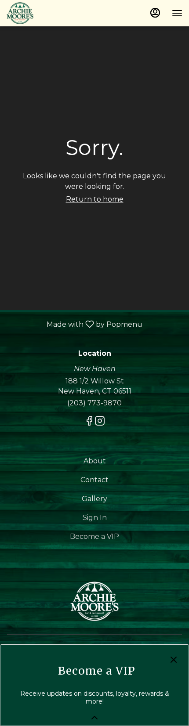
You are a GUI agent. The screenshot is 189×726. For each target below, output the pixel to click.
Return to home (95, 199)
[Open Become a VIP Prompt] (94, 717)
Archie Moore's (94, 601)
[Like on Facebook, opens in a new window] (89, 422)
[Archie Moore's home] (46, 13)
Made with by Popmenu (74, 324)
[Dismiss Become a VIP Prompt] (173, 659)
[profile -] (155, 12)
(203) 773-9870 (94, 403)
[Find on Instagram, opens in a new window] (99, 422)
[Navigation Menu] (177, 13)
